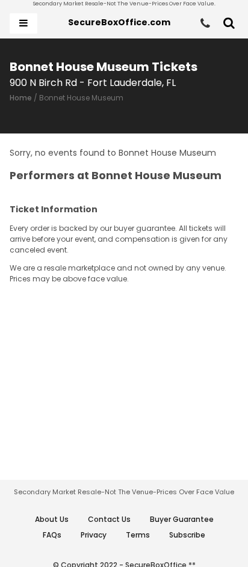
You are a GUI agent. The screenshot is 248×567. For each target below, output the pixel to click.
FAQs (52, 535)
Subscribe (187, 535)
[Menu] (23, 23)
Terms (138, 535)
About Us (52, 519)
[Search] (229, 23)
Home (21, 98)
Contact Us (109, 519)
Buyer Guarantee (182, 519)
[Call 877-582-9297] (205, 23)
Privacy (94, 535)
